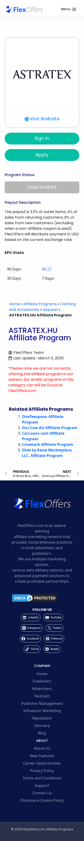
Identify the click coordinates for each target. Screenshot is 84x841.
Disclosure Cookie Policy (42, 800)
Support (42, 785)
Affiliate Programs (40, 304)
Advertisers (42, 688)
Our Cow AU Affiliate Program (49, 427)
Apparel (50, 309)
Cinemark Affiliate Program (47, 444)
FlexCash (42, 696)
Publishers (42, 681)
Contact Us (42, 792)
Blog (42, 733)
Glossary (42, 725)
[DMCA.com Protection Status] (42, 598)
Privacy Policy (42, 770)
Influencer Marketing (42, 710)
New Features (42, 755)
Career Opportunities (42, 763)
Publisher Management (42, 703)
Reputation (42, 718)
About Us (42, 748)
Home (14, 304)
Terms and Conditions (42, 778)
